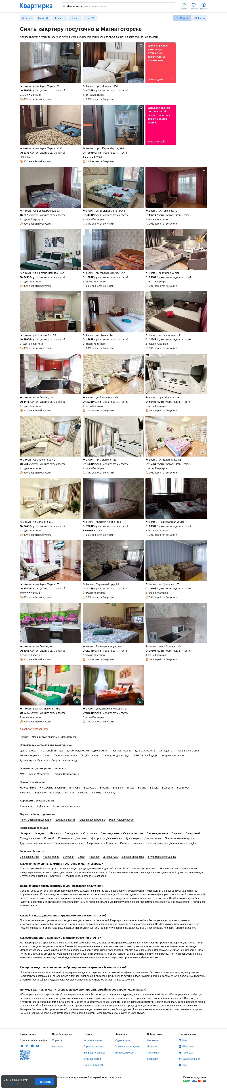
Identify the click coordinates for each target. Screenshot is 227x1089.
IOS (21, 1046)
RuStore (37, 1046)
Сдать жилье (122, 1040)
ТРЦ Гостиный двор (145, 755)
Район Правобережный (91, 819)
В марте (104, 787)
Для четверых (114, 838)
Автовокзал (26, 806)
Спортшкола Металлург (64, 760)
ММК (22, 774)
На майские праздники (53, 787)
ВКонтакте (188, 1046)
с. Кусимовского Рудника (161, 856)
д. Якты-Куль (110, 856)
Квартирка (38, 6)
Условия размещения (127, 1046)
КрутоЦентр (165, 750)
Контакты (57, 1046)
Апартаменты (95, 843)
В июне (142, 787)
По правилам (11, 1082)
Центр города (28, 750)
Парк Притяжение (121, 750)
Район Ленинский (65, 819)
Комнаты (111, 843)
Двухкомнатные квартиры (35, 843)
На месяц (55, 833)
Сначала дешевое (157, 833)
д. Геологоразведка (133, 856)
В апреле (118, 787)
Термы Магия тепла (65, 755)
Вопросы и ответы (94, 1052)
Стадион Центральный (66, 774)
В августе (167, 787)
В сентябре (183, 787)
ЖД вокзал (43, 806)
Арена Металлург (39, 774)
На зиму (96, 792)
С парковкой (193, 833)
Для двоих (81, 838)
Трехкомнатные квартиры (68, 843)
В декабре (55, 792)
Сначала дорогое (133, 833)
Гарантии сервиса (94, 1046)
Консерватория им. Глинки (35, 755)
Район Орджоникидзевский (35, 819)
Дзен (185, 1065)
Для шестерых (153, 838)
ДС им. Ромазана (145, 750)
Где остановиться (155, 843)
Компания (152, 1040)
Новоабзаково (51, 856)
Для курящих (72, 833)
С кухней (49, 838)
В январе (74, 787)
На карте (25, 833)
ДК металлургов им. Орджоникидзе (87, 750)
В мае (130, 787)
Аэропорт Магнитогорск (66, 806)
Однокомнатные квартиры (180, 838)
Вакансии (152, 1058)
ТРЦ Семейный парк (51, 750)
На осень (83, 792)
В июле (154, 787)
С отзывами (65, 838)
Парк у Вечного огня (187, 750)
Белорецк (68, 856)
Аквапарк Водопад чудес (116, 755)
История (152, 1046)
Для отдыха (176, 843)
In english (191, 843)
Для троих (97, 838)
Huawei (32, 1046)
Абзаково (94, 856)
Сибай (81, 856)
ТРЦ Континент (89, 755)
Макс (185, 1040)
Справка (57, 1040)
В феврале (90, 787)
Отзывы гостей (92, 1058)
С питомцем (90, 833)
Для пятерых (133, 838)
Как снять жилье (93, 1040)
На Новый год (28, 787)
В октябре (25, 792)
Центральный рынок (172, 755)
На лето (69, 792)
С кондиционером (30, 838)
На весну (110, 792)
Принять (45, 1081)
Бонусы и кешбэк (93, 1065)
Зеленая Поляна (29, 856)
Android (27, 1046)
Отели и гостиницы (131, 843)
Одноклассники (191, 1058)
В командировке (110, 833)
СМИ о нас (153, 1052)
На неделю (40, 833)
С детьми (177, 833)
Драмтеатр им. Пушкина (34, 760)
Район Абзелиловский (121, 819)
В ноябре (40, 792)
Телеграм (187, 1052)
